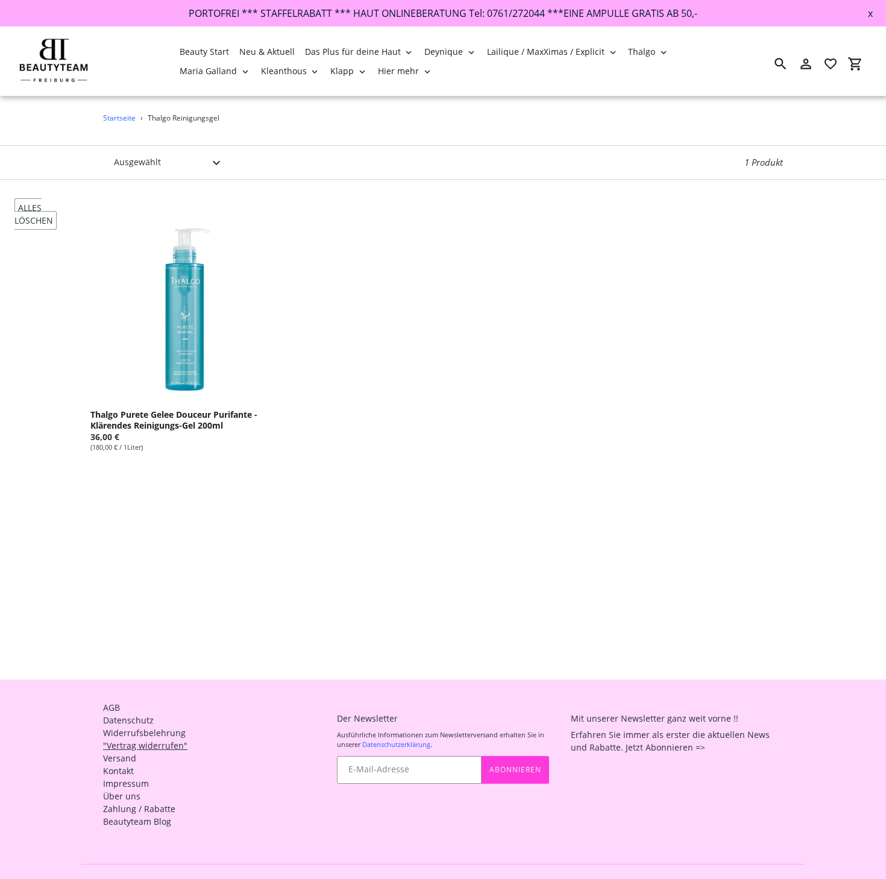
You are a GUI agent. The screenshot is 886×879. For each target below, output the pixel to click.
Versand (119, 758)
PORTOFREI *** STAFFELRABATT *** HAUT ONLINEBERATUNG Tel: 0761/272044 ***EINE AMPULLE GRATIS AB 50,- (443, 13)
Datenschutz (128, 720)
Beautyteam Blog (137, 821)
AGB (111, 707)
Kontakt (118, 771)
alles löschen (33, 214)
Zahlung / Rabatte (139, 808)
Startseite (119, 118)
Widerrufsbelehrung (144, 733)
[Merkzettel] (830, 64)
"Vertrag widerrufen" (145, 745)
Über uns (121, 796)
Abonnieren (515, 769)
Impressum (126, 783)
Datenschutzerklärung (396, 744)
